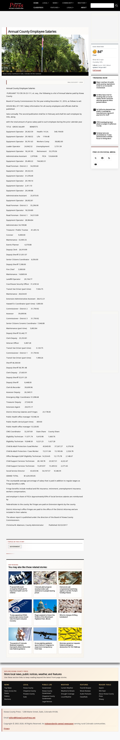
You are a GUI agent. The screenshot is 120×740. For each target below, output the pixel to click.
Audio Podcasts (85, 694)
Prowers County (29, 694)
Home (35, 3)
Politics (6, 696)
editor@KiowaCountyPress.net (22, 717)
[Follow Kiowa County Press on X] (95, 158)
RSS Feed (102, 691)
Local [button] (44, 3)
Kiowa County (28, 688)
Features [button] (54, 7)
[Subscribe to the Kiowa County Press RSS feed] (109, 158)
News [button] (55, 3)
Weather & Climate (67, 691)
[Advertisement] (104, 240)
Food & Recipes (85, 688)
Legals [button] (70, 7)
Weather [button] (81, 3)
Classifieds (38, 7)
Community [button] (67, 3)
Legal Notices (47, 701)
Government (15, 546)
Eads (25, 697)
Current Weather (67, 688)
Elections (7, 699)
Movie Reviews (85, 691)
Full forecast (97, 70)
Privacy (101, 699)
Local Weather (66, 697)
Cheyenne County (29, 691)
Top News (8, 688)
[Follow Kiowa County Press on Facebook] (102, 158)
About (84, 7)
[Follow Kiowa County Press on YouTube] (95, 164)
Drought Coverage (67, 694)
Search (101, 688)
